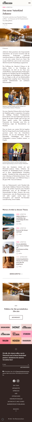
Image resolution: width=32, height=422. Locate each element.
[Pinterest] (27, 27)
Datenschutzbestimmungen (22, 371)
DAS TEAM (16, 385)
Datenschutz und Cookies (16, 401)
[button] (2, 419)
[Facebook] (24, 27)
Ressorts (16, 409)
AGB (16, 393)
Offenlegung (16, 396)
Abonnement (16, 317)
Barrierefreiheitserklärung (16, 404)
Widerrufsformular (16, 399)
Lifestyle (9, 7)
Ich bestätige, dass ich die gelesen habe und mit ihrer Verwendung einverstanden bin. (16, 373)
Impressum (16, 390)
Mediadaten (16, 388)
